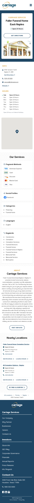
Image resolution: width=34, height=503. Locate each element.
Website (5, 86)
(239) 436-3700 (9, 375)
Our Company (7, 418)
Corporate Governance (10, 453)
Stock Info (6, 445)
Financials (5, 457)
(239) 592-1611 (8, 354)
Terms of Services (13, 499)
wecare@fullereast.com (11, 82)
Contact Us (6, 434)
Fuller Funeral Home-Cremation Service (16, 344)
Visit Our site (17, 327)
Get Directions (17, 35)
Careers (5, 430)
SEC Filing (5, 449)
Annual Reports (8, 461)
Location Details (21, 359)
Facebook (10, 197)
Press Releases (8, 465)
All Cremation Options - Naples (13, 365)
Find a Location (17, 387)
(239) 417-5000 (8, 78)
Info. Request (7, 469)
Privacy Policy (21, 499)
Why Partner (7, 422)
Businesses (6, 426)
